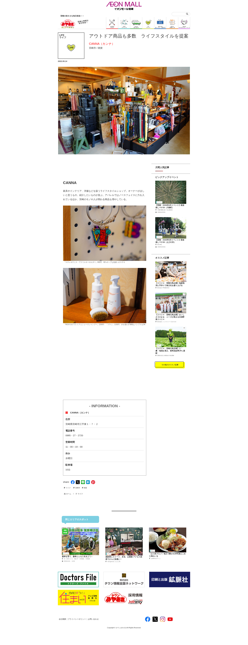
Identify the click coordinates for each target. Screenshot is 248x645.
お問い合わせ (93, 619)
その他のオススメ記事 (170, 365)
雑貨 (100, 48)
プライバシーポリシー (77, 619)
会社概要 (62, 619)
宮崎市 (92, 48)
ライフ (68, 488)
